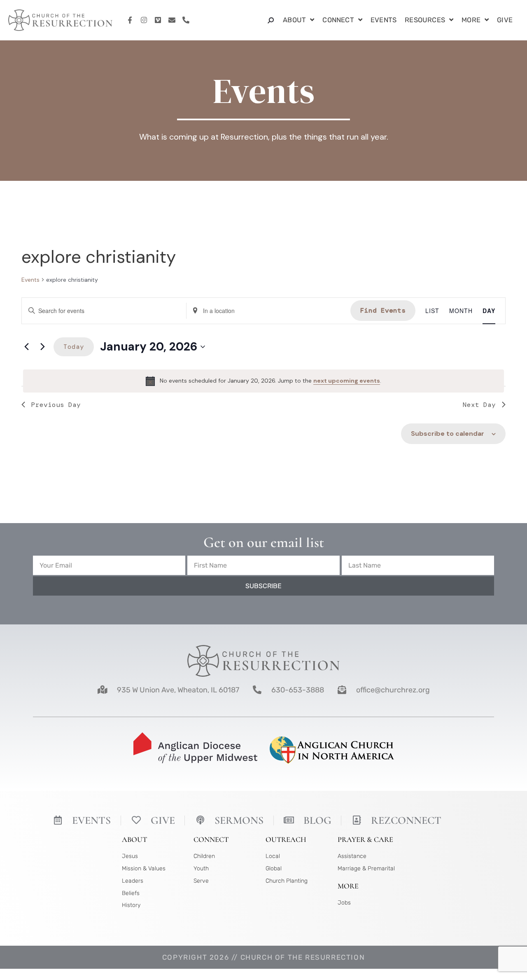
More (471, 20)
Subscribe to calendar (447, 433)
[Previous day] (26, 347)
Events (383, 20)
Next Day (479, 404)
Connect (338, 20)
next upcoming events (346, 380)
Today (73, 346)
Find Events (383, 310)
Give (505, 20)
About (294, 20)
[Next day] (42, 347)
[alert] (263, 381)
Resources (425, 20)
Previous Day (56, 404)
